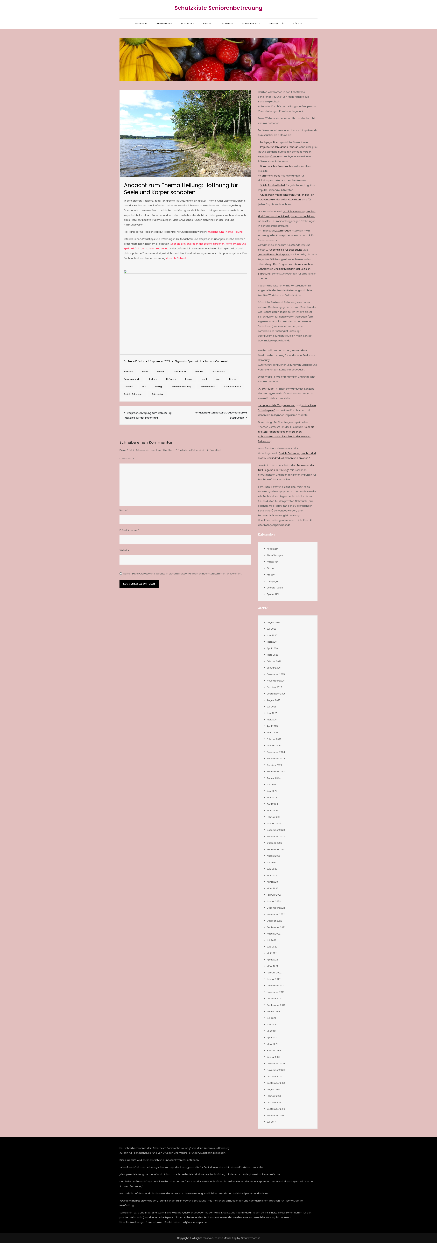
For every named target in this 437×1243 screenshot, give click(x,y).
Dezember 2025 (276, 674)
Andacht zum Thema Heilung (225, 232)
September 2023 (276, 849)
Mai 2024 (272, 797)
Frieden (161, 371)
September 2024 (276, 771)
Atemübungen (163, 23)
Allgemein (141, 23)
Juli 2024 (272, 784)
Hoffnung (171, 379)
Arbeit (145, 371)
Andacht (128, 371)
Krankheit (128, 386)
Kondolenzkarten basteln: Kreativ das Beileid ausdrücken (221, 415)
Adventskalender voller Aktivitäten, (280, 199)
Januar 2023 (274, 901)
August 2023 (273, 856)
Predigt (159, 386)
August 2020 (273, 1089)
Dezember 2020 (276, 1063)
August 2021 (273, 1011)
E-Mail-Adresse (129, 530)
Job (218, 379)
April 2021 (272, 1037)
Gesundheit (180, 371)
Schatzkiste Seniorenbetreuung (218, 8)
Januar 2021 (273, 1057)
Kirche (232, 379)
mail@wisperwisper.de (194, 1222)
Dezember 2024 (276, 752)
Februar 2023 (274, 894)
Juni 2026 (272, 635)
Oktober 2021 (274, 998)
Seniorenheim (208, 386)
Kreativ (207, 23)
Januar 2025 (274, 745)
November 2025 (276, 680)
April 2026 (272, 648)
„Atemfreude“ (283, 230)
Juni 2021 (272, 1024)
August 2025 (273, 700)
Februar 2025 (274, 739)
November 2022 (276, 914)
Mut (144, 386)
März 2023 (272, 888)
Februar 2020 (274, 1096)
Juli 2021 (271, 1018)
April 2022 (272, 959)
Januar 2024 (274, 823)
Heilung (153, 379)
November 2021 (275, 992)
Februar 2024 (274, 817)
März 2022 (272, 966)
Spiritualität (277, 23)
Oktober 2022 (274, 920)
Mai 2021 (271, 1031)
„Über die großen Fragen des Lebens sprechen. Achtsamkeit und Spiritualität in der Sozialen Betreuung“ (285, 268)
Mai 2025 (272, 719)
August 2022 (273, 933)
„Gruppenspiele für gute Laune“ (284, 249)
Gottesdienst (218, 371)
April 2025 (272, 726)
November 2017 (275, 1115)
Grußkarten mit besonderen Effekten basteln (287, 194)
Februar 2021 (274, 1050)
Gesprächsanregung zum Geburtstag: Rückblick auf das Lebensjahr (148, 415)
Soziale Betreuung (133, 394)
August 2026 (273, 622)
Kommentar (127, 458)
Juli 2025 (271, 706)
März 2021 (272, 1044)
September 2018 (276, 1109)
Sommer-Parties (270, 175)
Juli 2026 (271, 628)
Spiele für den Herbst (272, 185)
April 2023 (272, 881)
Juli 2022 (271, 940)
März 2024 (272, 810)
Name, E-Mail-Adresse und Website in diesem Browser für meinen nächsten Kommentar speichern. (182, 573)
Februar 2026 (274, 661)
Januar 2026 (274, 667)
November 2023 (276, 836)
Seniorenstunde (232, 386)
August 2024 (274, 778)
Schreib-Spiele (251, 23)
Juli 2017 (271, 1121)
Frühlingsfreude (269, 156)
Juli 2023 (271, 862)
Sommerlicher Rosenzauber (276, 166)
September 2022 (276, 927)
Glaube (199, 371)
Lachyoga (227, 23)
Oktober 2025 (274, 687)
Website (124, 550)
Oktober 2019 (274, 1102)
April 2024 (272, 804)
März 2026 (272, 654)
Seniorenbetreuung (182, 386)
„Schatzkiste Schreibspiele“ (274, 254)
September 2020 (276, 1083)
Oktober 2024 (274, 765)
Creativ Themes (250, 1238)
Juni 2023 (272, 868)
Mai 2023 (272, 875)
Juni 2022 (272, 946)
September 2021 (276, 1005)
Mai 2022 (272, 953)
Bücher (297, 23)
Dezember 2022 (276, 907)
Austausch (188, 23)
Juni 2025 (272, 713)
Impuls (188, 379)
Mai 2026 (272, 641)
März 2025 (272, 732)
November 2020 (276, 1070)
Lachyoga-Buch (269, 142)
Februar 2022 (274, 972)
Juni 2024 (272, 791)
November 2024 (276, 758)
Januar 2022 (274, 979)
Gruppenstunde (132, 379)
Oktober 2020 (274, 1076)
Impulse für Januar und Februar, (279, 147)
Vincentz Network (176, 258)
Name (124, 510)
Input (204, 379)
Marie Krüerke (136, 361)
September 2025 (276, 693)
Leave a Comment (216, 361)
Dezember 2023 (276, 830)
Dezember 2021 (275, 985)
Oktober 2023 (274, 843)
